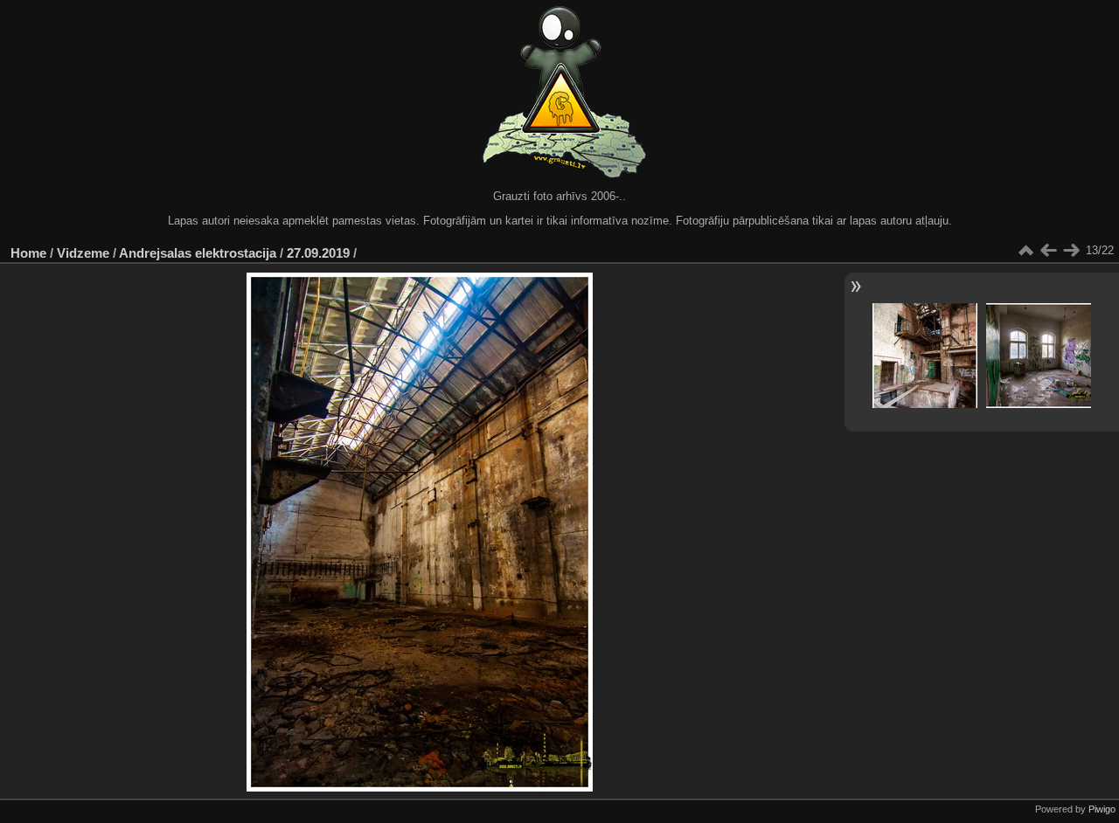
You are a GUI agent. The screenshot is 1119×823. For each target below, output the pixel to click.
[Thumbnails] (1025, 250)
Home (28, 253)
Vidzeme (83, 253)
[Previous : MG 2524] (1048, 250)
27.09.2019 (318, 253)
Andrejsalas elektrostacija (197, 253)
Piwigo (1102, 809)
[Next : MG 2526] (1071, 250)
